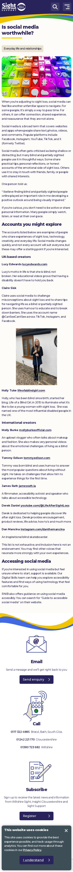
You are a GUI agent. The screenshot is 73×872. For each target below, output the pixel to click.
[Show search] (55, 7)
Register (29, 816)
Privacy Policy (32, 850)
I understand (66, 830)
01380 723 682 (30, 747)
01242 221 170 (25, 739)
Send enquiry (33, 679)
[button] (67, 7)
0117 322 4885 (20, 731)
